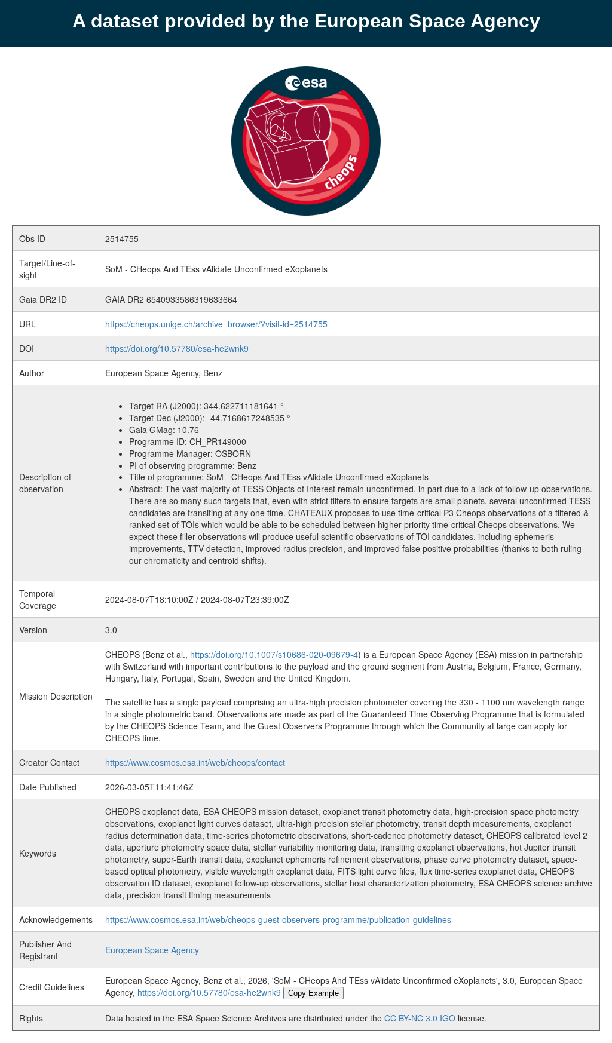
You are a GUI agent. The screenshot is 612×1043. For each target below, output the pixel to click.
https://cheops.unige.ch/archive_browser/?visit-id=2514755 (216, 324)
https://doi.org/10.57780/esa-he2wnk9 (177, 348)
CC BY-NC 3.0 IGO (419, 1018)
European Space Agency (152, 950)
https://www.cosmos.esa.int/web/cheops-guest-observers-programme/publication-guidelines (278, 919)
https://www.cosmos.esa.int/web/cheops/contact (195, 762)
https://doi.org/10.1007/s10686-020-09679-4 (274, 654)
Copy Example (313, 993)
